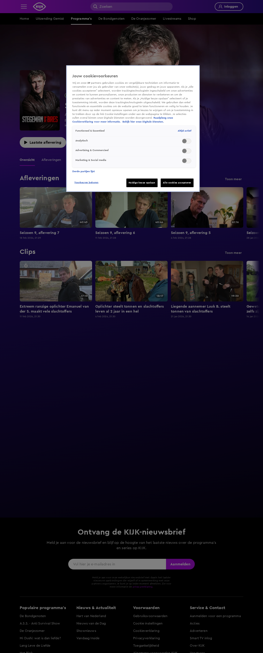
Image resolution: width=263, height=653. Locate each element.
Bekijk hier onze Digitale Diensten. (143, 122)
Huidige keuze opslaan (142, 183)
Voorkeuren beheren (86, 182)
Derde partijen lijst (83, 171)
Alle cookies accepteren (177, 183)
